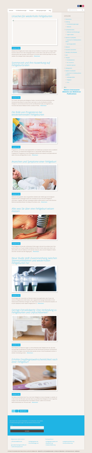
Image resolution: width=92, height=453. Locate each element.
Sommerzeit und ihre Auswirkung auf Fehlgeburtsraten (31, 64)
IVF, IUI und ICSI (70, 62)
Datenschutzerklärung (59, 451)
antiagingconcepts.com (52, 441)
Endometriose (68, 19)
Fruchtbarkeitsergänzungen (73, 24)
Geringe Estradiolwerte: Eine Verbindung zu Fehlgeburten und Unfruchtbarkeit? (34, 311)
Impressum (77, 451)
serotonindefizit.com (16, 441)
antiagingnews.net (33, 441)
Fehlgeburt (69, 79)
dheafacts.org (49, 443)
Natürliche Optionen (71, 65)
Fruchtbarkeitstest (71, 60)
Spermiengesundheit (71, 44)
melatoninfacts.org (50, 445)
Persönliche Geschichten (70, 49)
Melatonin (69, 26)
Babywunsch (16, 3)
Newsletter (40, 451)
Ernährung (67, 21)
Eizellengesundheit (71, 77)
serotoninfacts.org (68, 443)
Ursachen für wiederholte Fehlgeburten (32, 16)
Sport (66, 55)
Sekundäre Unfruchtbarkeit (71, 52)
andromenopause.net (17, 446)
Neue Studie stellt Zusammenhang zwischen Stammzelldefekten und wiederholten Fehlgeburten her (34, 260)
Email (11, 425)
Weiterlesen (37, 56)
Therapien (67, 57)
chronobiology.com (34, 443)
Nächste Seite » (23, 411)
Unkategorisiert (68, 68)
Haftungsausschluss (69, 451)
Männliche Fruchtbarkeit (70, 37)
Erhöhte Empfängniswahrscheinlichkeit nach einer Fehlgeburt (34, 360)
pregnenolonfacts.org (68, 441)
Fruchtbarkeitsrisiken (69, 29)
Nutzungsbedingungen (48, 451)
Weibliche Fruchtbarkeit (70, 70)
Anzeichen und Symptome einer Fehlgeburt (34, 161)
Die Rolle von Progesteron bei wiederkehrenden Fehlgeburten (28, 113)
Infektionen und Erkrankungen (73, 32)
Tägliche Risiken (70, 34)
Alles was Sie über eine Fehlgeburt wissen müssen (33, 210)
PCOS (68, 82)
